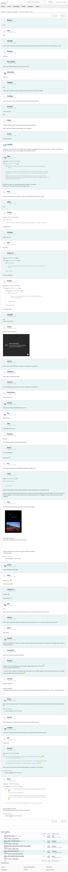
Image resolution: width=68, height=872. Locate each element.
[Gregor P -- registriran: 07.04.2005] (4, 661)
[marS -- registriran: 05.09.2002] (4, 31)
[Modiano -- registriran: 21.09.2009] (4, 21)
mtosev (9, 565)
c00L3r (9, 202)
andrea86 (9, 41)
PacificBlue (10, 371)
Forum (9, 6)
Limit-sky (9, 382)
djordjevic (10, 51)
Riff (8, 738)
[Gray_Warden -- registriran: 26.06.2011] (4, 62)
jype (8, 603)
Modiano (9, 20)
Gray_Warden (11, 61)
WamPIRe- (10, 314)
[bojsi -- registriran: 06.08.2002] (4, 192)
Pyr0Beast (10, 96)
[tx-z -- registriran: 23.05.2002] (4, 464)
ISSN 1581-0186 (50, 869)
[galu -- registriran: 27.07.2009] (4, 243)
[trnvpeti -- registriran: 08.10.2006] (4, 213)
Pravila (3, 867)
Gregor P (9, 660)
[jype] (4, 604)
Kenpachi (10, 106)
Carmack (9, 679)
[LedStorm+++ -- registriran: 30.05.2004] (4, 590)
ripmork (9, 326)
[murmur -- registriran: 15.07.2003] (4, 362)
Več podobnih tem (5, 862)
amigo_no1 (10, 253)
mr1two (9, 134)
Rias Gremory (11, 392)
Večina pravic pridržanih (29, 867)
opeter (4, 217)
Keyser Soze (5, 161)
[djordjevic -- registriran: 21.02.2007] (4, 52)
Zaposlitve (30, 6)
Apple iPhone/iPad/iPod (17, 853)
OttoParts (54, 846)
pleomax (9, 617)
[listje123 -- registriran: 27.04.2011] (4, 718)
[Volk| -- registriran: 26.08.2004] (4, 424)
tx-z (8, 463)
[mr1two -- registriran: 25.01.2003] (4, 134)
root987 (5, 857)
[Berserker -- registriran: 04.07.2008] (4, 434)
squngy (53, 856)
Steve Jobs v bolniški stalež (11, 841)
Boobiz (9, 447)
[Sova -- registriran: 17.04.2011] (4, 502)
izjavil (18, 161)
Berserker (10, 434)
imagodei (9, 144)
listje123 (9, 717)
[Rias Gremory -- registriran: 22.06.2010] (4, 393)
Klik (43, 196)
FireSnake (54, 851)
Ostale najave (15, 838)
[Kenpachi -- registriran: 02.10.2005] (4, 107)
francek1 (9, 638)
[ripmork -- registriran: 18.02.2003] (4, 327)
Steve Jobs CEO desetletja (11, 851)
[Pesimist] (4, 403)
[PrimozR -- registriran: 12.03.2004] (4, 749)
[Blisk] (4, 157)
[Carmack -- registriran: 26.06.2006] (4, 679)
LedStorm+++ (11, 589)
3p (6, 163)
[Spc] (4, 414)
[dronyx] (4, 699)
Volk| (8, 423)
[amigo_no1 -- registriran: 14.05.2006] (4, 254)
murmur (9, 361)
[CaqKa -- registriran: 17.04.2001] (4, 121)
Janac (9, 628)
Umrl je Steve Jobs (9, 836)
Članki (23, 6)
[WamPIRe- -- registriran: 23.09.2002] (4, 315)
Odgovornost (49, 867)
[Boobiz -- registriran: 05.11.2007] (4, 448)
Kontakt (25, 869)
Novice (3, 6)
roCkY (9, 473)
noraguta (9, 727)
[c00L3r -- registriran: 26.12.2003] (4, 202)
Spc (8, 413)
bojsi (8, 191)
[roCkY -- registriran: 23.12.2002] (4, 474)
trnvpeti (9, 212)
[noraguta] (4, 728)
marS (8, 30)
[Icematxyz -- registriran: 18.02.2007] (4, 233)
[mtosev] (4, 565)
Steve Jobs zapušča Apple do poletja (14, 856)
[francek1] (4, 639)
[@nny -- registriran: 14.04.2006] (4, 576)
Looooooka (10, 650)
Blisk (8, 156)
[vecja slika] (13, 521)
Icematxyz (10, 232)
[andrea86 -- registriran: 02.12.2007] (4, 41)
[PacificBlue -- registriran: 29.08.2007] (4, 372)
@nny (8, 575)
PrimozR (9, 748)
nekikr (53, 836)
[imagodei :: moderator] (4, 145)
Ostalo (37, 6)
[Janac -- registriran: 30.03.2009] (4, 628)
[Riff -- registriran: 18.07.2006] (4, 739)
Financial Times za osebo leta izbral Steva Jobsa (17, 846)
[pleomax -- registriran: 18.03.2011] (4, 618)
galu (8, 242)
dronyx (9, 699)
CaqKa (9, 120)
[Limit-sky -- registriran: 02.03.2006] (4, 382)
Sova (8, 502)
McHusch (6, 837)
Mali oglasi (16, 6)
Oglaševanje (4, 869)
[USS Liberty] (4, 73)
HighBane (10, 82)
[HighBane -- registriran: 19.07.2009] (4, 83)
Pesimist (9, 403)
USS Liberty (10, 72)
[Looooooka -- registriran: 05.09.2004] (4, 651)
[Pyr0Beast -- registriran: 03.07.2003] (4, 97)
